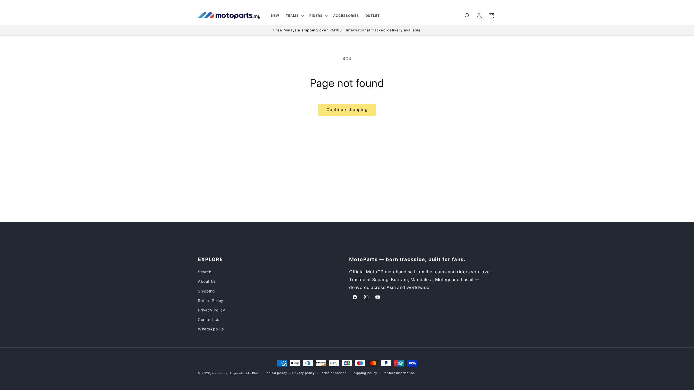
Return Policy (210, 300)
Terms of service (333, 373)
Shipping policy (364, 373)
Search (204, 271)
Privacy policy (303, 373)
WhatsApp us (211, 329)
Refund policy (276, 373)
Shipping (206, 291)
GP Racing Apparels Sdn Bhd (235, 373)
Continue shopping (347, 109)
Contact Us (208, 319)
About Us (207, 281)
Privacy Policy (211, 310)
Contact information (399, 373)
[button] (294, 15)
